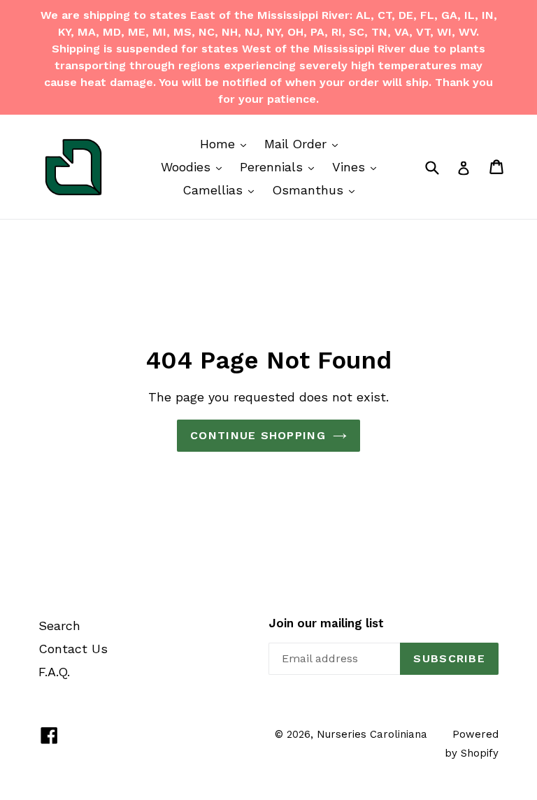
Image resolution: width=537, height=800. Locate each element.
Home (226, 143)
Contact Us (73, 648)
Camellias (221, 189)
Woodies (195, 166)
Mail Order (304, 143)
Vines (357, 166)
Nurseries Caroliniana (372, 734)
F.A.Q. (54, 671)
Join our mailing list (326, 623)
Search (59, 625)
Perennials (280, 166)
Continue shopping (258, 435)
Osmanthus (316, 189)
